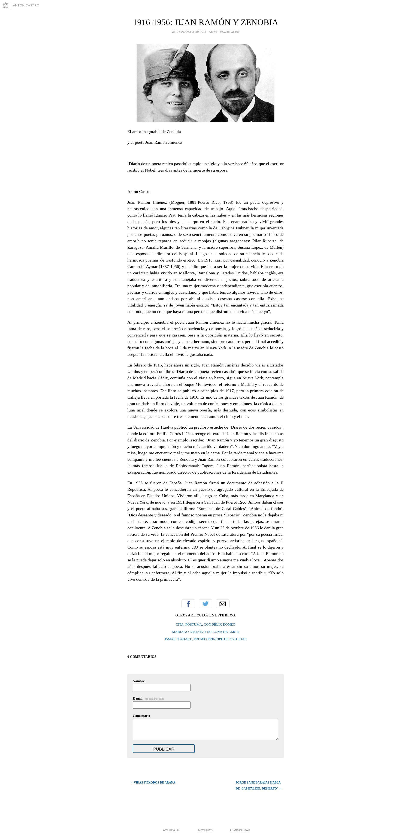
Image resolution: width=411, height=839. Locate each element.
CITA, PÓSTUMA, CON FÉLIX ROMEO (205, 624)
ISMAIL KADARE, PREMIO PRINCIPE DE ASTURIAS (205, 639)
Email (222, 604)
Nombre (139, 681)
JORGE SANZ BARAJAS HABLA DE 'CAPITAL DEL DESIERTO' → (259, 785)
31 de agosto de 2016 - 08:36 (194, 31)
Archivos (205, 830)
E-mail (149, 698)
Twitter (205, 604)
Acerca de (171, 830)
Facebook (188, 604)
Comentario (141, 716)
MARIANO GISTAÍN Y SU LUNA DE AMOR (205, 632)
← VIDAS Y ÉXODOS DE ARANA (152, 782)
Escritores (229, 31)
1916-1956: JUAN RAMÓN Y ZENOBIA (205, 22)
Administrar (239, 830)
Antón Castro (26, 5)
